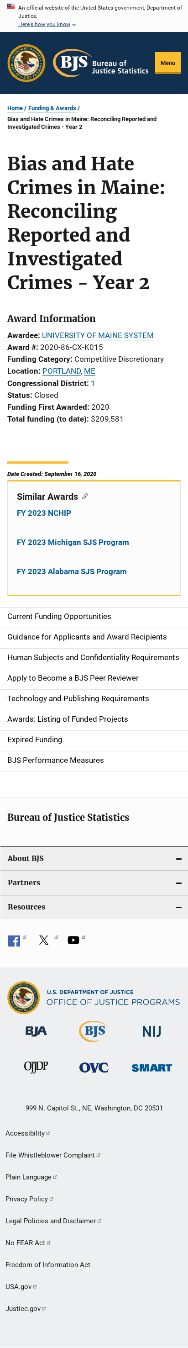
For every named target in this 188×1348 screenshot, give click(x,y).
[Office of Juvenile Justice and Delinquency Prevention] (36, 1075)
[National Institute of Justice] (152, 1038)
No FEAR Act (25, 1243)
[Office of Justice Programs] (26, 63)
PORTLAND (61, 370)
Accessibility (25, 1133)
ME (89, 370)
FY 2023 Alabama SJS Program (72, 571)
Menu (168, 62)
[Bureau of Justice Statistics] (94, 1043)
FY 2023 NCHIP (44, 513)
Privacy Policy (26, 1199)
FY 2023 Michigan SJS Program (73, 542)
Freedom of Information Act (47, 1265)
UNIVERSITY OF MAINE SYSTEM (98, 335)
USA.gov (18, 1287)
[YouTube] (77, 943)
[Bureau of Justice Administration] (36, 1038)
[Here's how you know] (94, 16)
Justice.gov (23, 1309)
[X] (47, 943)
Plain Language (28, 1177)
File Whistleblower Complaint (50, 1155)
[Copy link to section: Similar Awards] (83, 495)
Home (15, 108)
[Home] (100, 63)
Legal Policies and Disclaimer (50, 1221)
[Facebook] (17, 943)
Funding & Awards (52, 108)
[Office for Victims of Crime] (94, 1074)
